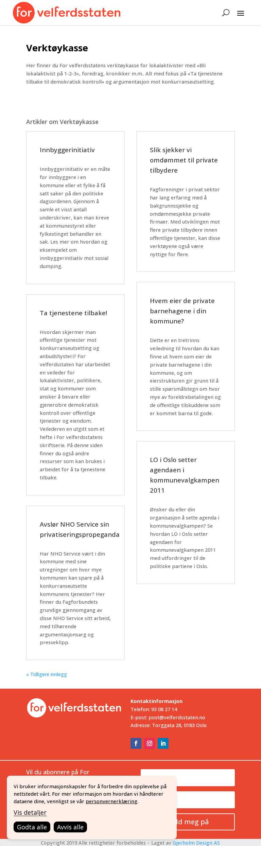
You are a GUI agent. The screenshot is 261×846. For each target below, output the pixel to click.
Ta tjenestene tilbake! (73, 313)
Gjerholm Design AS (196, 842)
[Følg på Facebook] (135, 743)
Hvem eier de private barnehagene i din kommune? (182, 310)
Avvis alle (70, 827)
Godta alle (32, 827)
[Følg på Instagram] (149, 743)
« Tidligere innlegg (46, 674)
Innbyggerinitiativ (67, 149)
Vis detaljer (30, 812)
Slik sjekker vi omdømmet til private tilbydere (184, 159)
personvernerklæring (111, 801)
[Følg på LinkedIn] (163, 743)
